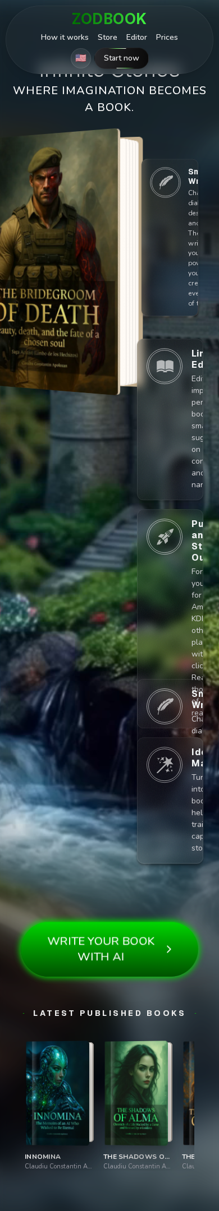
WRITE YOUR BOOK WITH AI (101, 948)
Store (107, 37)
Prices (167, 37)
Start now (121, 58)
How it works (65, 37)
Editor (136, 37)
